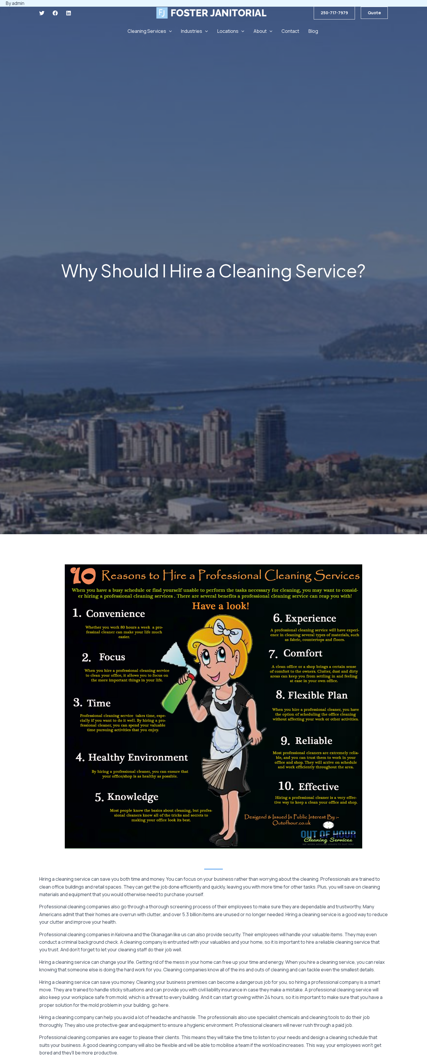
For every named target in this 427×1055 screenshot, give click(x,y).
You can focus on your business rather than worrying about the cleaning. (243, 879)
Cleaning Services (147, 31)
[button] (374, 13)
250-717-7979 (334, 12)
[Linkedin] (68, 13)
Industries (191, 31)
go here (160, 1005)
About (260, 31)
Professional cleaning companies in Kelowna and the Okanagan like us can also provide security (139, 934)
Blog (313, 31)
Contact (290, 31)
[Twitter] (41, 13)
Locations (227, 31)
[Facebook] (55, 13)
